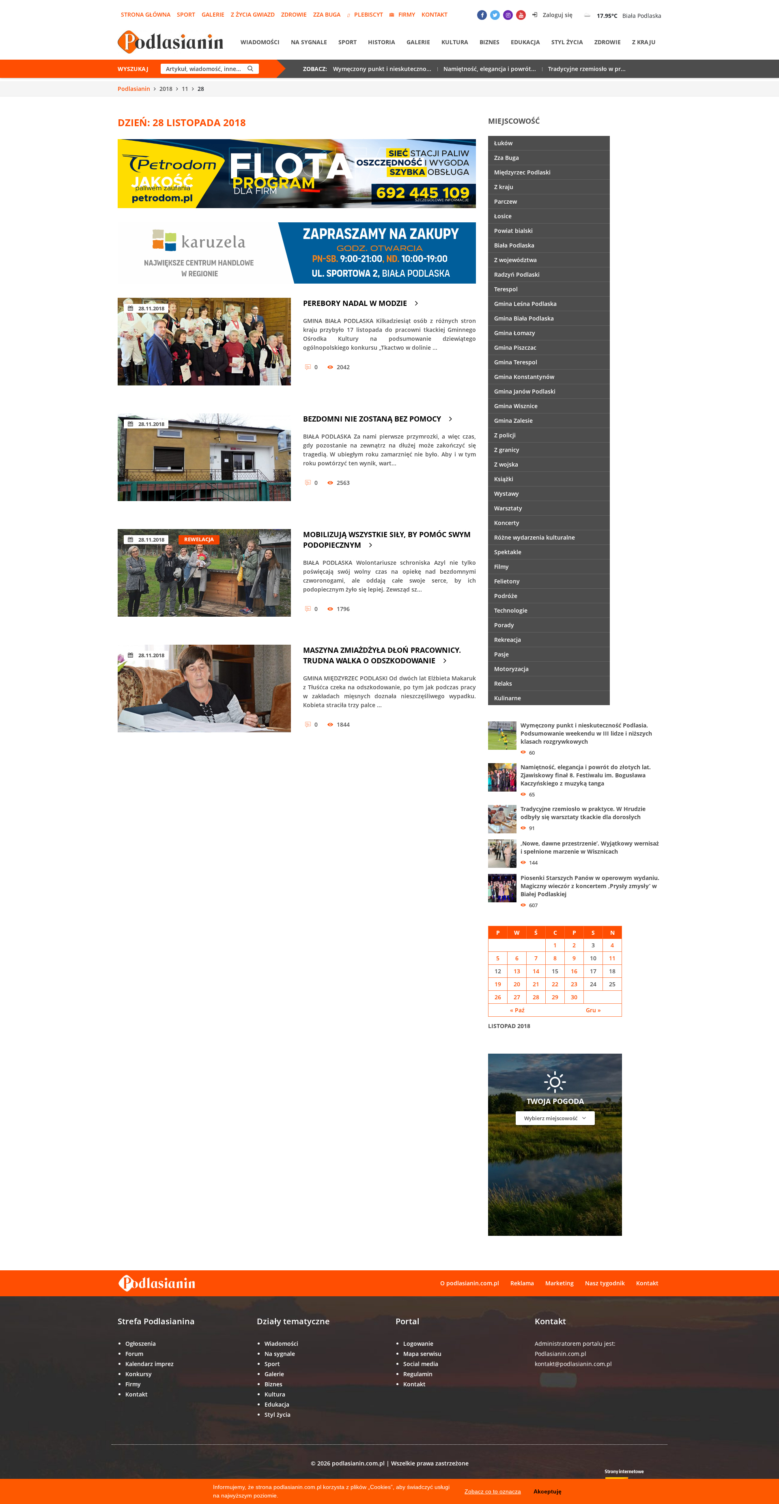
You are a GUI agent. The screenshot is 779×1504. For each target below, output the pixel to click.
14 (536, 971)
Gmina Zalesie (513, 420)
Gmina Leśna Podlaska (525, 304)
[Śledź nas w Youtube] (521, 15)
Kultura (454, 42)
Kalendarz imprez (149, 1364)
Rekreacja (507, 639)
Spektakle (507, 552)
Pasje (501, 654)
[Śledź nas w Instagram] (508, 15)
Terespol (506, 289)
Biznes (489, 42)
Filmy (501, 566)
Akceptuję (548, 1491)
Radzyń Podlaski (517, 274)
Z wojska (506, 464)
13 (517, 971)
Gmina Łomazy (514, 333)
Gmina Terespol (515, 362)
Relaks (503, 683)
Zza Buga (326, 14)
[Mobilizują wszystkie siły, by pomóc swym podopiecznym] (204, 578)
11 (185, 89)
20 (517, 984)
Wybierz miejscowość (551, 1118)
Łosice (503, 216)
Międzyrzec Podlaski (522, 172)
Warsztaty (508, 508)
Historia (381, 42)
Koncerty (506, 523)
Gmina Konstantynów (524, 377)
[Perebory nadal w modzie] (204, 347)
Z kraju (644, 42)
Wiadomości (260, 42)
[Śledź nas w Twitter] (495, 15)
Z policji (505, 435)
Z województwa (515, 260)
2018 (165, 89)
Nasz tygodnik (605, 1283)
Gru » (593, 1010)
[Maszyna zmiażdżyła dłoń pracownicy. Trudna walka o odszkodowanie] (204, 694)
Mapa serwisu (422, 1354)
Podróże (505, 596)
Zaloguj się (556, 15)
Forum (134, 1354)
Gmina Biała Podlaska (524, 318)
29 (555, 997)
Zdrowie (294, 14)
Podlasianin (134, 89)
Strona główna (145, 14)
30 (574, 997)
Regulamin (418, 1374)
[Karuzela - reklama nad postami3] (297, 252)
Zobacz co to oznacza (493, 1491)
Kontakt (435, 14)
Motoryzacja (511, 669)
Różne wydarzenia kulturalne (534, 537)
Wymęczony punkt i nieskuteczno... (382, 69)
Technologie (510, 610)
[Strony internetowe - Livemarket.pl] (630, 1478)
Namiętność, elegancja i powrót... (489, 69)
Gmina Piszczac (515, 347)
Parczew (505, 201)
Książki (503, 479)
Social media (420, 1364)
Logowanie (418, 1343)
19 (498, 984)
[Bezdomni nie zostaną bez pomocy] (204, 463)
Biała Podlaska (514, 245)
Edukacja (525, 42)
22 (555, 984)
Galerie (213, 14)
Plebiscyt (368, 14)
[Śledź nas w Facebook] (482, 15)
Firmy (406, 14)
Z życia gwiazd (253, 14)
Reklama (522, 1283)
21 (536, 984)
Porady (504, 625)
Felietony (507, 581)
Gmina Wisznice (516, 406)
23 (574, 984)
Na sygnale (309, 42)
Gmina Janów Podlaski (524, 391)
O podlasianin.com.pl (469, 1283)
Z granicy (506, 450)
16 (574, 971)
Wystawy (506, 493)
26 (498, 997)
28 (536, 997)
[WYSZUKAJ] (250, 69)
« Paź (517, 1010)
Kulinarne (507, 698)
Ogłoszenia (140, 1343)
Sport (186, 14)
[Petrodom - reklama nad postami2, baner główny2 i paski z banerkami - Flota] (297, 173)
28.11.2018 (150, 308)
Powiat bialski (513, 231)
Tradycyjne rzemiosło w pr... (587, 69)
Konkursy (138, 1374)
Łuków (503, 143)
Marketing (559, 1283)
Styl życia (567, 42)
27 (517, 997)
